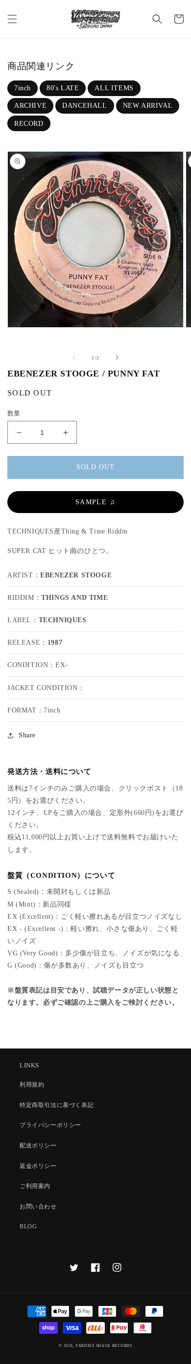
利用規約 (32, 1084)
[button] (12, 19)
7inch (22, 88)
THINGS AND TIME (74, 597)
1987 (55, 642)
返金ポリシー (38, 1166)
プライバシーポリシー (50, 1125)
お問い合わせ (38, 1206)
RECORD (29, 123)
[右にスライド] (117, 357)
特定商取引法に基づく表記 (57, 1105)
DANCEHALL (84, 105)
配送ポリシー (38, 1145)
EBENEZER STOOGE (76, 575)
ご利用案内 (35, 1186)
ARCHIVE (30, 105)
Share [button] (27, 735)
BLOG (28, 1226)
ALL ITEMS (114, 88)
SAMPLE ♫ (95, 502)
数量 (14, 413)
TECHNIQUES (63, 620)
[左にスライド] (74, 357)
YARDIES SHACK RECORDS (103, 1346)
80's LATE (63, 88)
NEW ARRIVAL (148, 105)
